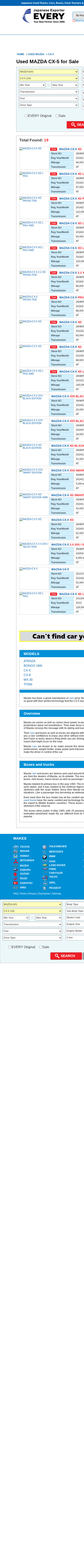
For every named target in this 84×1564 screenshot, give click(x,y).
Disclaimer (44, 893)
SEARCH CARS (64, 28)
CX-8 (27, 675)
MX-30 (28, 679)
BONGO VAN (33, 665)
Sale (62, 116)
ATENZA (29, 661)
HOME (32, 28)
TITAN (28, 684)
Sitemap (56, 893)
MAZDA (39, 54)
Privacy (32, 893)
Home (20, 54)
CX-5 (27, 670)
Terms (23, 893)
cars (71, 698)
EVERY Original (40, 116)
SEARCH (68, 956)
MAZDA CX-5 (68, 149)
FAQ (15, 893)
